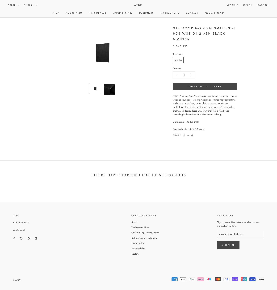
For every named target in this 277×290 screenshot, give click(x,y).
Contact (192, 12)
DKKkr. (12, 5)
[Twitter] (188, 135)
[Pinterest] (192, 135)
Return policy (137, 243)
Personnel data (138, 248)
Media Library (215, 12)
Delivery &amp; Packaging (144, 238)
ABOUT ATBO (74, 12)
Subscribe (228, 245)
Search (247, 5)
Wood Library (123, 12)
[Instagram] (21, 238)
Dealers (135, 253)
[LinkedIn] (36, 238)
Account (232, 5)
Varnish (178, 60)
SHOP (55, 12)
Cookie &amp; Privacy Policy (145, 232)
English (29, 5)
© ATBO (17, 280)
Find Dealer (97, 12)
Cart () (263, 5)
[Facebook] (184, 135)
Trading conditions (140, 227)
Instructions (169, 12)
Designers (146, 12)
